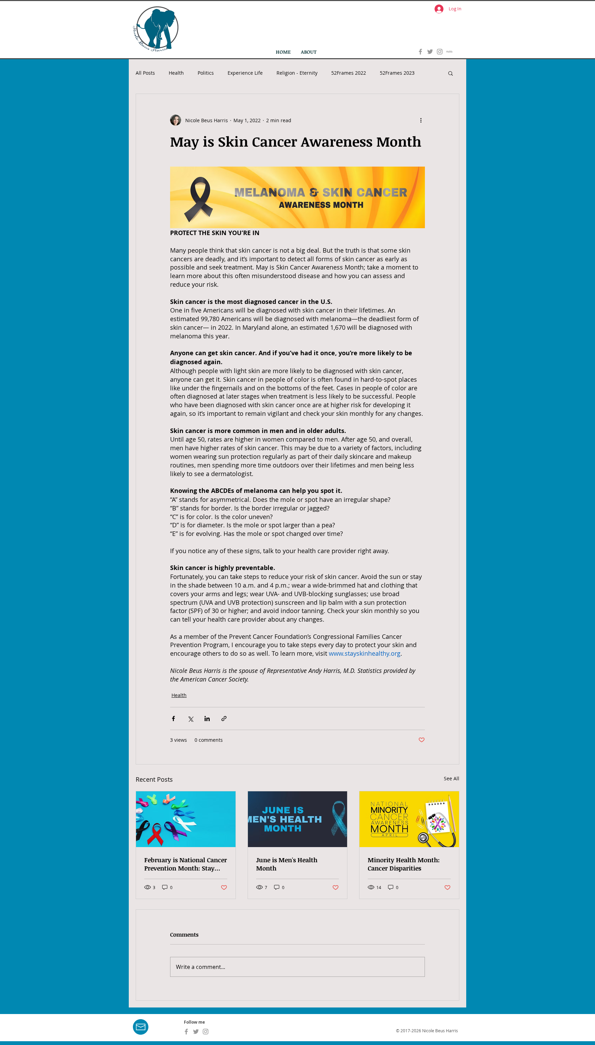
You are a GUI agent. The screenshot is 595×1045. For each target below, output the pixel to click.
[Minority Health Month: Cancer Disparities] (409, 819)
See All (451, 778)
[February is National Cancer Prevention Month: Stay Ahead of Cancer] (186, 819)
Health (176, 73)
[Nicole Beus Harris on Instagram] (439, 51)
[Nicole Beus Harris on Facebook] (420, 51)
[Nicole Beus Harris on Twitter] (430, 51)
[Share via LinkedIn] (207, 718)
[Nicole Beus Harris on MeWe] (449, 51)
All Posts (145, 73)
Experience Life (245, 73)
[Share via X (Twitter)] (190, 718)
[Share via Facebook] (173, 718)
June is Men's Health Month (286, 864)
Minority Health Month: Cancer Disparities (404, 864)
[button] (450, 73)
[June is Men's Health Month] (297, 819)
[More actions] (421, 120)
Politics (206, 73)
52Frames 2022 (348, 73)
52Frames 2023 (397, 73)
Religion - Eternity (296, 73)
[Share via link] (224, 718)
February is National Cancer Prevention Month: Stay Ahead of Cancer (185, 864)
